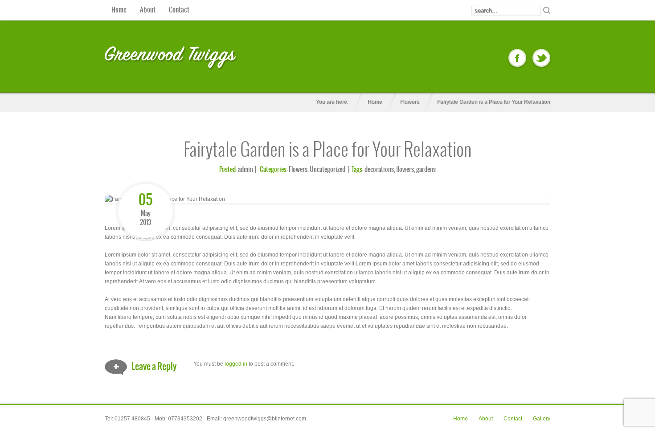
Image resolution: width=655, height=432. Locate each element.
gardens (426, 169)
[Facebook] (517, 57)
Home (119, 10)
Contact (179, 10)
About (148, 10)
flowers (405, 169)
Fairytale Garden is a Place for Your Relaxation (328, 151)
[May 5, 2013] (145, 186)
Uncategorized (327, 169)
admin (245, 169)
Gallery (541, 419)
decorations (379, 169)
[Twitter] (541, 57)
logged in (236, 364)
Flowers (409, 102)
